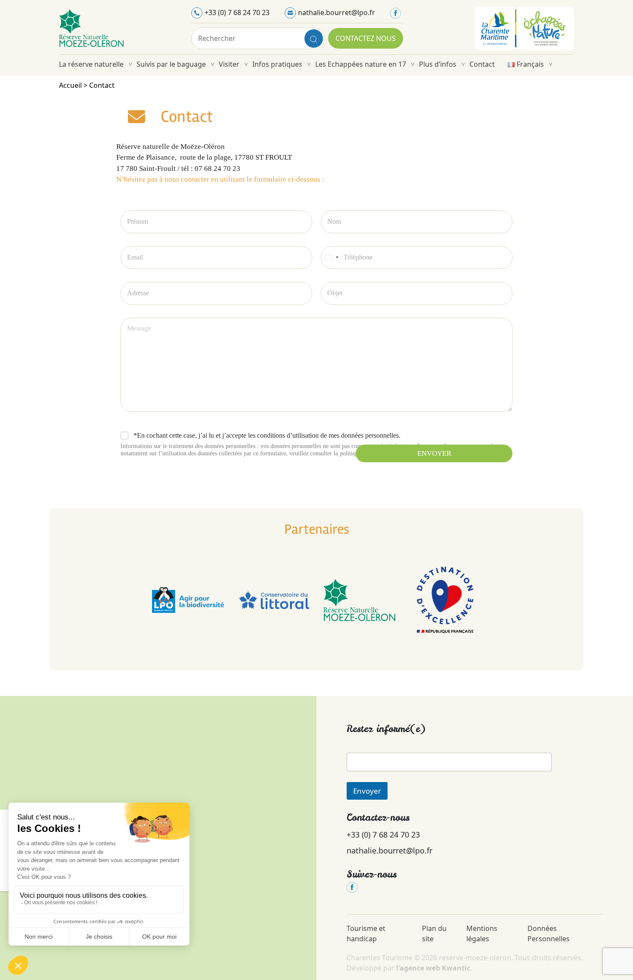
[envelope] (136, 116)
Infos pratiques (277, 64)
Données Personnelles (549, 933)
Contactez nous (365, 38)
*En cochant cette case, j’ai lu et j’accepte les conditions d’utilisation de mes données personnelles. (266, 435)
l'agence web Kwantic (433, 968)
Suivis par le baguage (171, 64)
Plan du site (434, 933)
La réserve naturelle (91, 64)
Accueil (70, 85)
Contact (482, 64)
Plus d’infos (437, 64)
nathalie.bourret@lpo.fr (336, 12)
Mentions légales (481, 933)
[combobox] (331, 257)
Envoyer (434, 453)
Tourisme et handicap (366, 933)
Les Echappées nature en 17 (360, 64)
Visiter (229, 64)
